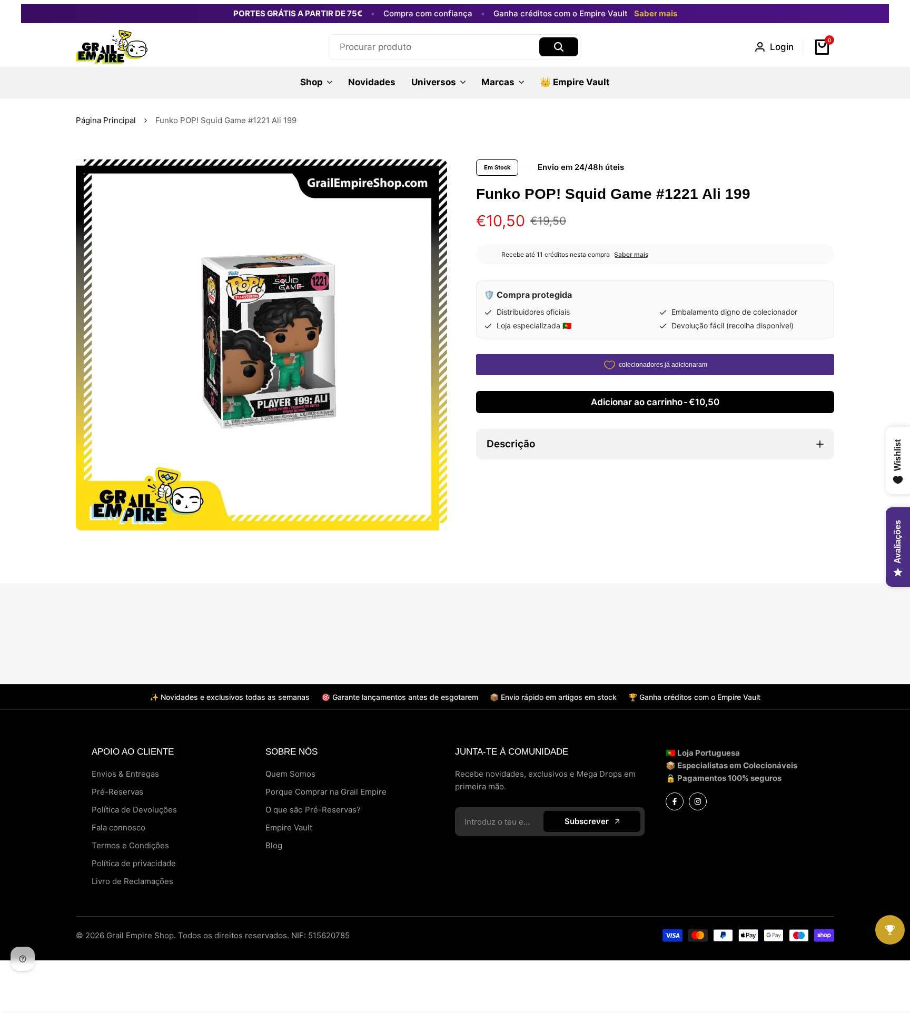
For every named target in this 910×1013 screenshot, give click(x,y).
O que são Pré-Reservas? (313, 810)
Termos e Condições (130, 845)
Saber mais (655, 13)
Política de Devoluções (134, 810)
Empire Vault (288, 828)
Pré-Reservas (117, 792)
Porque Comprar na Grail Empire (326, 792)
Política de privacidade (134, 863)
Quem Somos (290, 774)
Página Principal (106, 120)
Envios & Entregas (125, 774)
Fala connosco (118, 828)
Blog (273, 845)
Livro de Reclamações (132, 881)
